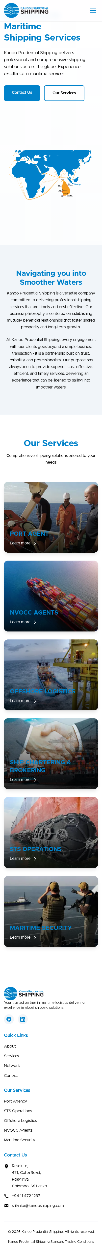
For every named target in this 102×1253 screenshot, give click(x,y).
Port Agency (15, 1101)
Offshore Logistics (20, 1121)
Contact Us (22, 93)
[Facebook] (9, 1019)
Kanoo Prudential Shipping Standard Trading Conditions (51, 1242)
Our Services (64, 93)
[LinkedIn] (23, 1019)
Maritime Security (19, 1140)
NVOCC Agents (18, 1130)
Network (12, 1066)
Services (11, 1056)
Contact (11, 1076)
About (10, 1046)
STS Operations (18, 1111)
